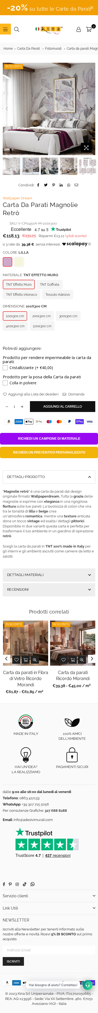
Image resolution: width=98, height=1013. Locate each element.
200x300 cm (41, 316)
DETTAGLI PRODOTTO (26, 477)
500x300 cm (42, 326)
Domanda (76, 394)
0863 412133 (29, 798)
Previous (7, 109)
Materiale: (30, 275)
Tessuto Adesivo (57, 295)
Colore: (16, 252)
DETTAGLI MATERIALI (25, 575)
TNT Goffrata (49, 285)
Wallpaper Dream (17, 198)
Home (8, 49)
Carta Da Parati (28, 49)
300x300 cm (68, 316)
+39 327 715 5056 (35, 804)
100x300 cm (15, 316)
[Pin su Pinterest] (54, 185)
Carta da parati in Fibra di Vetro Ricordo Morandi (25, 678)
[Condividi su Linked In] (61, 185)
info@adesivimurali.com (33, 820)
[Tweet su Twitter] (46, 185)
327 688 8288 (56, 810)
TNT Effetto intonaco (21, 295)
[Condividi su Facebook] (38, 185)
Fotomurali (53, 49)
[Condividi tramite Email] (77, 185)
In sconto (13, 66)
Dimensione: (25, 306)
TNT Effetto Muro (19, 285)
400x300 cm (15, 326)
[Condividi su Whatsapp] (69, 185)
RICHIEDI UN (49, 439)
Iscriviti (13, 961)
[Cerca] (17, 29)
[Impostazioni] (79, 29)
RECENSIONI (18, 589)
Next (91, 109)
